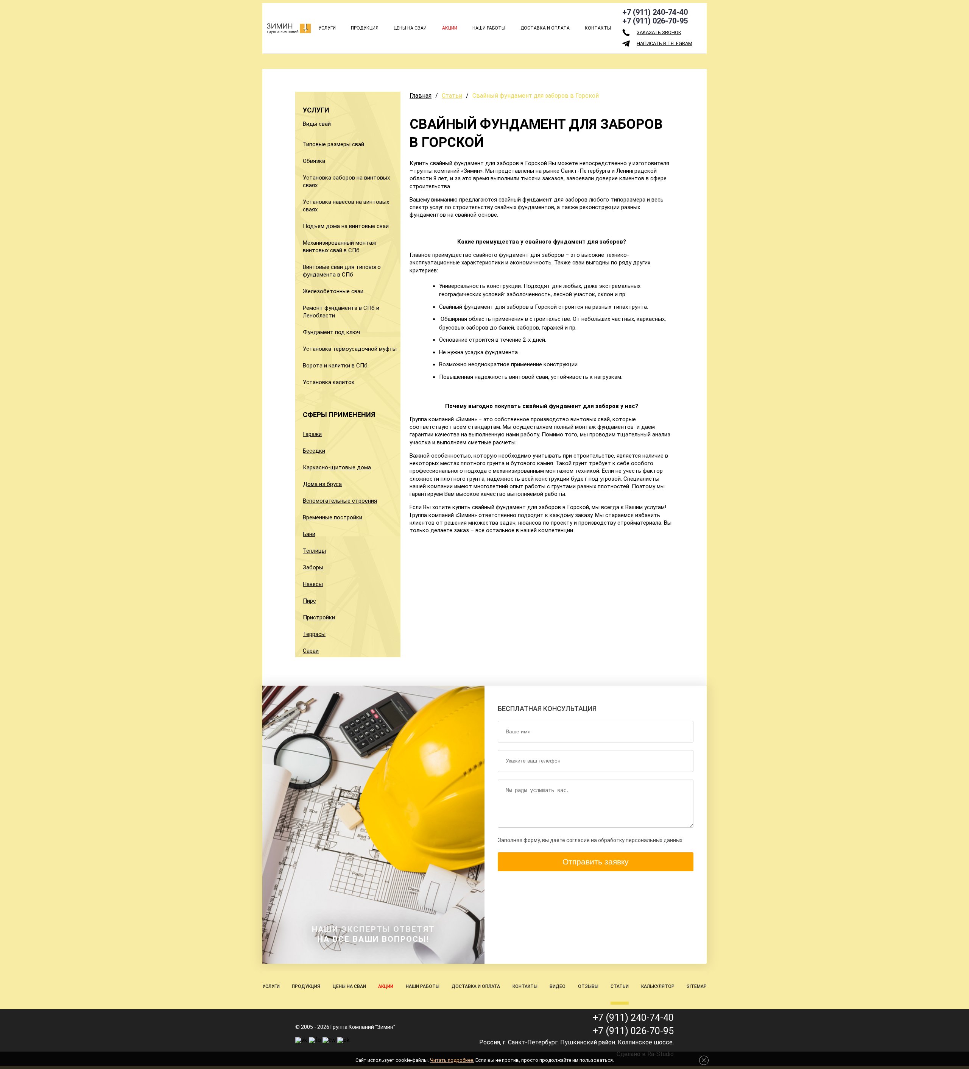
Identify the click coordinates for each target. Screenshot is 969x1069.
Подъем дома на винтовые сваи (346, 226)
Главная (421, 95)
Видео (558, 986)
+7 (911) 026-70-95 (655, 20)
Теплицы (314, 550)
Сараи (311, 650)
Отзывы (588, 986)
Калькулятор (658, 986)
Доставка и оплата (545, 28)
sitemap (697, 986)
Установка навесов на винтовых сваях (346, 205)
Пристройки (319, 617)
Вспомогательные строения (340, 500)
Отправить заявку (595, 861)
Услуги (327, 28)
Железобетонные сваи (333, 291)
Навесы (313, 584)
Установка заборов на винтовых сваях (346, 181)
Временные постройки (332, 517)
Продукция (365, 28)
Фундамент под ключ (331, 332)
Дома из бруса (322, 484)
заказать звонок (659, 32)
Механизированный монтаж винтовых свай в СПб (339, 246)
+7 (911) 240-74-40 (655, 12)
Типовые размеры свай (333, 144)
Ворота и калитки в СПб (335, 365)
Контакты (598, 28)
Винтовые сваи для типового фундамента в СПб (342, 271)
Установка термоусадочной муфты (350, 348)
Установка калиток (329, 382)
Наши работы (488, 28)
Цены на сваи (410, 28)
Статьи (452, 95)
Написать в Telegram (664, 43)
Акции (449, 28)
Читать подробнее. (452, 1060)
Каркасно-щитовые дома (337, 467)
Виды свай (317, 123)
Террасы (314, 634)
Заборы (313, 567)
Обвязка (314, 161)
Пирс (309, 600)
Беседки (314, 450)
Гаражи (312, 434)
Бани (309, 534)
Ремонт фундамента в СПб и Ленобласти (341, 312)
